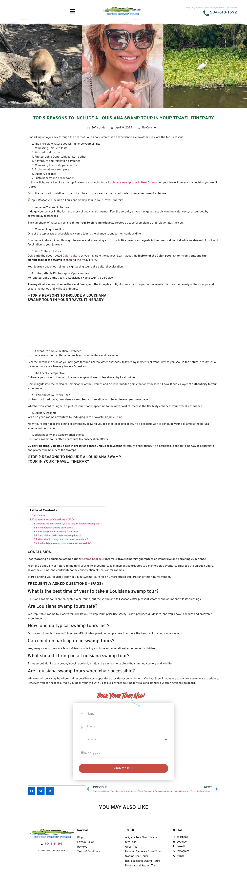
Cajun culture (71, 256)
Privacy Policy (85, 842)
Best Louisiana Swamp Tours (142, 860)
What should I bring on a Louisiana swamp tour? (63, 539)
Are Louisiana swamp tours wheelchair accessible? (64, 543)
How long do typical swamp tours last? (58, 531)
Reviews (82, 846)
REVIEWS (56, 7)
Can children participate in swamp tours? (59, 535)
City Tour (130, 842)
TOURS (40, 7)
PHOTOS (24, 7)
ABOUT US (9, 12)
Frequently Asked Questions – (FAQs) (53, 519)
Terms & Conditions (88, 851)
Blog (80, 837)
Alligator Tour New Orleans (141, 837)
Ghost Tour (131, 846)
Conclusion (38, 515)
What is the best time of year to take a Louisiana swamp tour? (69, 523)
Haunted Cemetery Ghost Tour (143, 851)
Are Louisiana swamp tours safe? (55, 527)
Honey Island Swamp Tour (140, 865)
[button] (31, 791)
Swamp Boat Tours (136, 856)
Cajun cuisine (113, 417)
